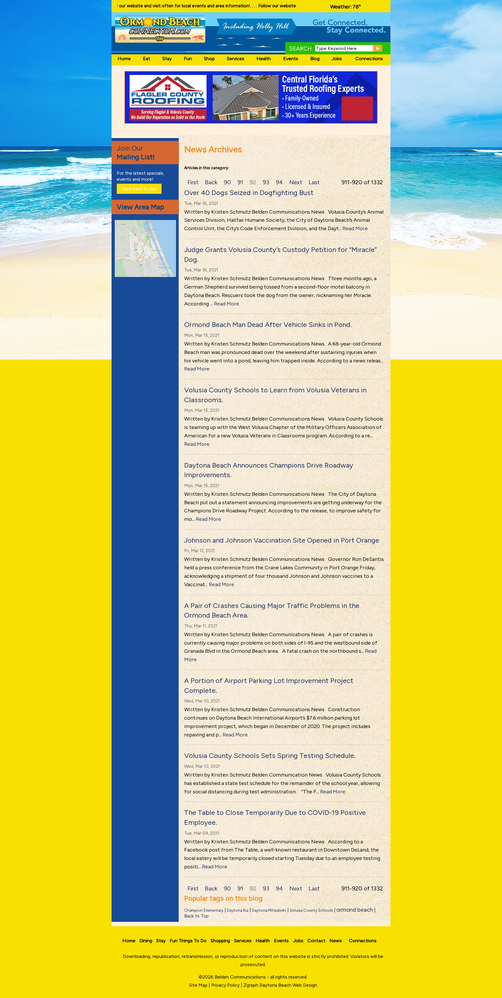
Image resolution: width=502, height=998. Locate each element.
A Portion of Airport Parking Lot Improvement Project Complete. (268, 685)
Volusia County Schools (311, 910)
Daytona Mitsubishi (269, 910)
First (192, 182)
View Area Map (140, 207)
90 (227, 182)
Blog (315, 58)
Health (264, 58)
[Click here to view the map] (146, 275)
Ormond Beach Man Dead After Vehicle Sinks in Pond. (268, 324)
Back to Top (196, 916)
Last (314, 182)
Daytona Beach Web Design (288, 985)
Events (290, 58)
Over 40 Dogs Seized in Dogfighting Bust (248, 192)
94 (279, 182)
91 (240, 182)
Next (295, 182)
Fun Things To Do (188, 940)
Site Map (198, 985)
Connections (369, 58)
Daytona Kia (237, 910)
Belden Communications (241, 977)
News (335, 940)
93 (266, 182)
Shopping (220, 940)
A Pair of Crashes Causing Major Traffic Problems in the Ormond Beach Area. (271, 610)
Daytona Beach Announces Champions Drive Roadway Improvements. (268, 470)
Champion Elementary (203, 910)
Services (235, 58)
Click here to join (139, 189)
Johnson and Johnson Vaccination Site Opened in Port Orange (281, 540)
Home (124, 58)
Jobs (337, 58)
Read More (355, 228)
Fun (188, 58)
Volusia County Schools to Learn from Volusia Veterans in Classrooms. (275, 395)
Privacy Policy (225, 985)
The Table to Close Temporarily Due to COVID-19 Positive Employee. (275, 817)
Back (211, 182)
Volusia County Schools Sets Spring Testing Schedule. (270, 755)
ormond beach (354, 909)
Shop (209, 58)
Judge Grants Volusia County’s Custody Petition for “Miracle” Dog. (280, 254)
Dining (145, 940)
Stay (167, 58)
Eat (146, 58)
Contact (316, 940)
